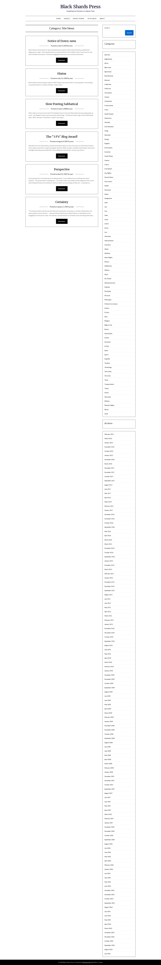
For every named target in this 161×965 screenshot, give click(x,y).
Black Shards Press (80, 6)
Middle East (108, 266)
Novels (67, 18)
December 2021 (109, 447)
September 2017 (109, 480)
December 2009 (109, 675)
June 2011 (107, 603)
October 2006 (108, 835)
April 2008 (107, 759)
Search (107, 28)
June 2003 (107, 916)
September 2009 (109, 687)
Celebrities (107, 84)
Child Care (107, 88)
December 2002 (109, 932)
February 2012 (109, 573)
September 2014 (109, 557)
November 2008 (109, 730)
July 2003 (107, 911)
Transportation (109, 384)
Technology (108, 367)
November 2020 (109, 459)
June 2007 (107, 801)
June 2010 (107, 649)
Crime (106, 109)
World (106, 409)
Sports (106, 354)
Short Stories (78, 18)
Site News (107, 342)
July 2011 (107, 599)
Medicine (107, 253)
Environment (108, 148)
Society (106, 346)
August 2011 (108, 594)
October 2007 (108, 785)
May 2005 (107, 882)
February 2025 (109, 434)
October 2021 (108, 451)
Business (107, 80)
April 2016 (107, 535)
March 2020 (108, 464)
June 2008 (107, 751)
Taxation (107, 363)
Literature (107, 245)
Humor (106, 194)
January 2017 (108, 510)
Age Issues (107, 67)
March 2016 (108, 540)
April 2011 (107, 611)
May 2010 (107, 654)
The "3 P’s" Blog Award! (62, 136)
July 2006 (107, 848)
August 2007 (108, 793)
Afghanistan (108, 59)
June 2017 (107, 489)
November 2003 (109, 894)
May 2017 (107, 493)
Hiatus (61, 73)
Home (58, 18)
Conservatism (108, 105)
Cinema (106, 97)
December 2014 (109, 548)
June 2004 (107, 886)
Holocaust (107, 190)
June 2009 (107, 700)
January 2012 (108, 578)
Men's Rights (108, 257)
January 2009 (108, 721)
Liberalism (107, 236)
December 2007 (109, 776)
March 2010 (108, 662)
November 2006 (109, 831)
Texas (106, 380)
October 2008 (108, 734)
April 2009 (107, 709)
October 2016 (108, 523)
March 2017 (108, 502)
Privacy (106, 312)
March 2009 (108, 713)
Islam (106, 215)
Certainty (61, 202)
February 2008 (109, 768)
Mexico (106, 262)
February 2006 (109, 865)
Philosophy (107, 300)
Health (106, 186)
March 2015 (108, 544)
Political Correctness (111, 304)
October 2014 (108, 552)
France (106, 164)
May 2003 (107, 920)
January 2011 (108, 624)
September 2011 (109, 590)
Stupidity (107, 359)
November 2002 (109, 937)
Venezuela (107, 397)
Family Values (108, 156)
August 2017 (108, 485)
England (106, 143)
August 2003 (108, 907)
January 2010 (108, 671)
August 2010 (108, 645)
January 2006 (108, 869)
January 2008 (108, 772)
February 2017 (109, 506)
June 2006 (107, 852)
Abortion (107, 55)
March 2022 (108, 438)
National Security (109, 283)
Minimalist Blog (86, 962)
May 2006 (107, 856)
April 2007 (107, 810)
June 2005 (107, 878)
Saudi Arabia (108, 333)
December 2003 (109, 890)
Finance (106, 160)
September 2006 (109, 839)
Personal (107, 295)
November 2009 (109, 679)
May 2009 (107, 704)
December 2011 (109, 582)
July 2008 (107, 747)
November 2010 (109, 633)
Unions (106, 392)
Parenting (107, 291)
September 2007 (109, 789)
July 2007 (107, 797)
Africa (106, 63)
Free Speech (108, 169)
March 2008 (108, 763)
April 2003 (107, 924)
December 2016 (109, 514)
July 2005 (107, 873)
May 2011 (107, 607)
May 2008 (107, 755)
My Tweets (107, 278)
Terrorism (107, 376)
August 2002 (108, 949)
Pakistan (107, 287)
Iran (105, 207)
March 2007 (108, 814)
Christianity (108, 93)
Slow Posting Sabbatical (62, 104)
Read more (61, 60)
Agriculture (108, 72)
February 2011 (109, 620)
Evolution (107, 152)
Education (107, 135)
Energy (106, 139)
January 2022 (108, 443)
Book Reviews (108, 76)
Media (106, 249)
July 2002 (107, 953)
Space (106, 350)
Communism (108, 101)
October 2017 (108, 476)
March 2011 (108, 616)
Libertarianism (108, 240)
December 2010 (109, 628)
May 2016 (107, 531)
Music (106, 274)
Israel (106, 219)
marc (71, 46)
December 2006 (109, 827)
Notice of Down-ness (62, 41)
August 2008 (108, 742)
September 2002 (109, 945)
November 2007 (109, 780)
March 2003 (108, 928)
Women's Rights (109, 405)
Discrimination (109, 126)
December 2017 (109, 468)
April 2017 (107, 497)
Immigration (108, 198)
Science (106, 338)
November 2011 (109, 586)
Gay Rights (107, 173)
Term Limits (108, 371)
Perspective (62, 169)
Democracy (108, 118)
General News (108, 177)
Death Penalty (108, 114)
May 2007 (107, 806)
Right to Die (108, 325)
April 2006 (107, 861)
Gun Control (108, 181)
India (106, 202)
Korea (106, 228)
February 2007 (109, 818)
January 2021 (108, 455)
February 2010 (109, 666)
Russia (106, 329)
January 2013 (108, 561)
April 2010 (107, 658)
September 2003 (109, 903)
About (102, 18)
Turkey (106, 388)
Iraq (105, 211)
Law (105, 232)
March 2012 (108, 569)
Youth (106, 414)
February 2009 (109, 717)
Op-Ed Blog (92, 18)
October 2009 (108, 683)
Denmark (107, 122)
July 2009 (107, 696)
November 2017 (109, 472)
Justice (106, 223)
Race (106, 316)
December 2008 (109, 725)
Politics (106, 308)
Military (106, 270)
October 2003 (108, 899)
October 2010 (108, 637)
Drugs (106, 131)
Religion (107, 321)
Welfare (107, 401)
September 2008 (109, 738)
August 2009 (108, 692)
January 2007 (108, 823)
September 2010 (109, 641)
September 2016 (109, 527)
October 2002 (108, 941)
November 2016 (109, 519)
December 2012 (109, 565)
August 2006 (108, 844)
